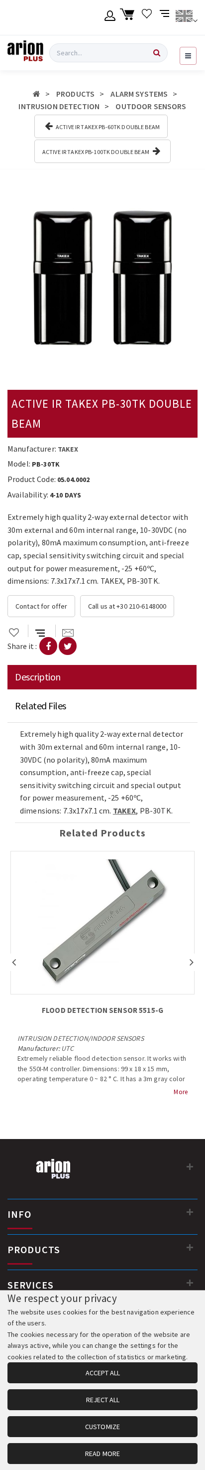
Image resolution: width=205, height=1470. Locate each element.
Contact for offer (41, 606)
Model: (18, 464)
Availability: (27, 494)
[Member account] (110, 17)
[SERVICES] (190, 1282)
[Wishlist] (147, 17)
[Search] (156, 53)
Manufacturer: (31, 449)
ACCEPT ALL (103, 1372)
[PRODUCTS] (190, 1247)
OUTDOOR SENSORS (150, 106)
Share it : (22, 646)
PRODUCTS (75, 94)
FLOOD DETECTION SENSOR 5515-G (102, 1010)
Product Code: (31, 479)
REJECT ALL (102, 1399)
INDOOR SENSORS (117, 1038)
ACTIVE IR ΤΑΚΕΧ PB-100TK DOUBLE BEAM (96, 152)
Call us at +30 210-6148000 (127, 606)
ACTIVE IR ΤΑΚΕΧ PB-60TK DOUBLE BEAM (107, 127)
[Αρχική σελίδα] (36, 94)
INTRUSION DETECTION (59, 106)
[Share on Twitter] (68, 646)
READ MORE (102, 1453)
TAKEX (68, 449)
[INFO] (190, 1211)
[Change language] (186, 17)
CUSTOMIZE (102, 1426)
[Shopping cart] (128, 17)
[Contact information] (190, 1166)
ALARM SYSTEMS (139, 94)
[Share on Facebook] (48, 646)
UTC (67, 1048)
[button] (189, 193)
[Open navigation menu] (188, 56)
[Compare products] (165, 17)
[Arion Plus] (25, 52)
